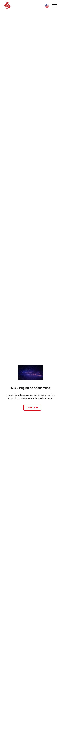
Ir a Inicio (32, 407)
